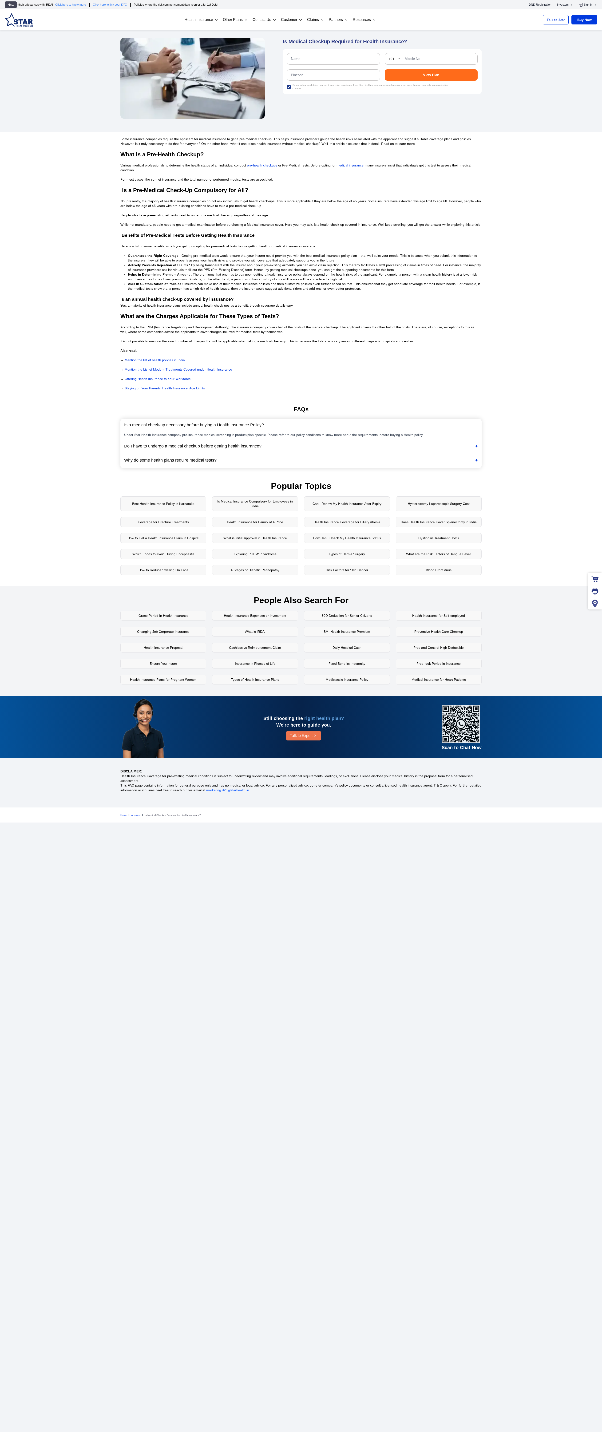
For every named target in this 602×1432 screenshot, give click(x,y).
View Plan (431, 75)
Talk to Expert (301, 736)
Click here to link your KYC (61, 4)
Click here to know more (21, 4)
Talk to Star (556, 20)
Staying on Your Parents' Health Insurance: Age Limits (165, 388)
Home (123, 815)
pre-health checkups (262, 165)
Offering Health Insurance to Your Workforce (158, 379)
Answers (135, 815)
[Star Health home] (19, 20)
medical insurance (350, 165)
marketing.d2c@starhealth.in (227, 790)
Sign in (588, 4)
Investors (563, 4)
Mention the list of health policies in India (155, 360)
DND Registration (540, 4)
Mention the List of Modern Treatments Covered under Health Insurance (178, 369)
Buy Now (584, 20)
